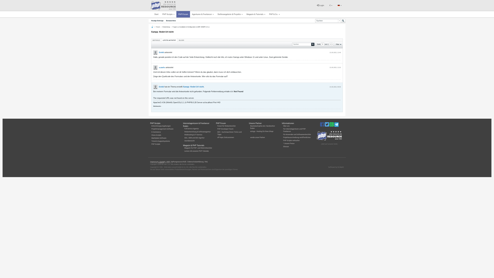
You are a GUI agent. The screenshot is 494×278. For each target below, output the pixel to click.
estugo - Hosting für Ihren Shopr (261, 131)
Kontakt (162, 162)
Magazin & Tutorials (255, 14)
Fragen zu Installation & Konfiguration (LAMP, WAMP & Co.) (191, 27)
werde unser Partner (257, 137)
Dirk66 (161, 52)
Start (156, 14)
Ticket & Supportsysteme (160, 141)
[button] (331, 5)
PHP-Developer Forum (225, 129)
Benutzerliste (171, 21)
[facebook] (322, 125)
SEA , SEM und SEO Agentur (194, 138)
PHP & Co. (274, 14)
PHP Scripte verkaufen (291, 140)
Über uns (286, 126)
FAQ (206, 162)
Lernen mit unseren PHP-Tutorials (196, 151)
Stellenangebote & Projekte (229, 14)
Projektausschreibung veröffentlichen (297, 137)
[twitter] (327, 125)
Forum (158, 27)
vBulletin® (161, 162)
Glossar (286, 146)
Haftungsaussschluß (178, 162)
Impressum (154, 162)
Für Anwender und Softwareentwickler (297, 134)
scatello (162, 67)
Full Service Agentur (191, 129)
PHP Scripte (167, 14)
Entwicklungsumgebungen (161, 126)
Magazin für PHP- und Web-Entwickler (198, 148)
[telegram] (336, 125)
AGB (168, 162)
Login (321, 5)
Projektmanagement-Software (162, 129)
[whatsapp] (332, 125)
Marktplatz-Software (158, 138)
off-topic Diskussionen (225, 137)
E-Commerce (156, 132)
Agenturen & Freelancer (202, 14)
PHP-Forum (183, 14)
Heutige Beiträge (157, 21)
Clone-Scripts (156, 135)
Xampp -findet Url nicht (193, 87)
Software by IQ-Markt (336, 167)
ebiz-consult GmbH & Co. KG (178, 167)
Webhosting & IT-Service (193, 135)
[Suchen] (343, 21)
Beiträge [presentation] (156, 40)
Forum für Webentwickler (226, 126)
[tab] (156, 40)
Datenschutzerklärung (195, 162)
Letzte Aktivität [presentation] (169, 40)
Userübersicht (189, 141)
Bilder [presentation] (181, 40)
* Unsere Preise (288, 143)
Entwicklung (166, 27)
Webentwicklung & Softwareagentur (197, 132)
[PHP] (163, 5)
